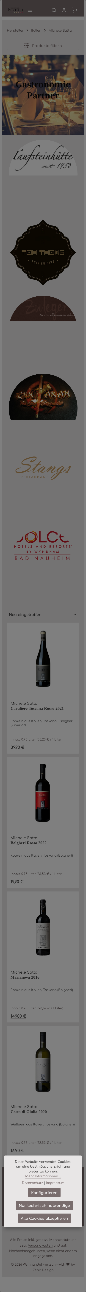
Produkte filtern (46, 45)
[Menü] (29, 10)
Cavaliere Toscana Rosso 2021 (37, 708)
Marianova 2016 (25, 977)
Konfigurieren (44, 1192)
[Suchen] (53, 10)
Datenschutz (32, 1183)
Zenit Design (43, 1270)
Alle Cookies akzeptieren (44, 1218)
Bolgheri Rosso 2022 (29, 843)
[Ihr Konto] (64, 10)
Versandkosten (40, 1245)
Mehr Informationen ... (43, 1176)
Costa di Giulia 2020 (29, 1111)
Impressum (55, 1183)
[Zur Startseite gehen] (15, 10)
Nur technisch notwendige (44, 1205)
